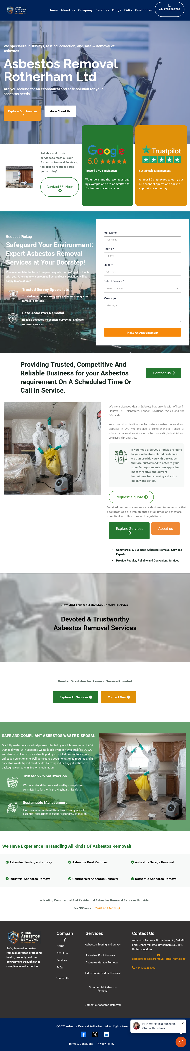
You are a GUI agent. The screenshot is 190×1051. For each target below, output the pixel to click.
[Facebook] (83, 1034)
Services (102, 10)
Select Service (114, 281)
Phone (109, 248)
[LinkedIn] (106, 1034)
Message (110, 298)
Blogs (116, 10)
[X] (95, 1034)
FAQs (128, 10)
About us (68, 10)
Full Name (110, 232)
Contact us (144, 10)
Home (53, 10)
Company (85, 10)
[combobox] (142, 289)
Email (108, 264)
